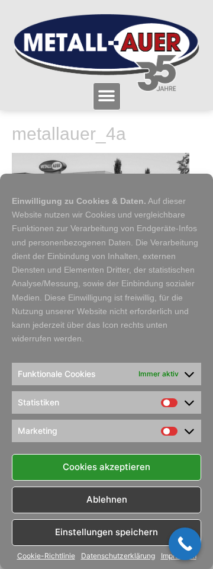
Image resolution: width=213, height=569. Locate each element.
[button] (107, 96)
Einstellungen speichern (106, 532)
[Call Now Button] (185, 544)
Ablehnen (106, 499)
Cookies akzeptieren (106, 466)
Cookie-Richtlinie (46, 556)
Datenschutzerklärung (118, 556)
